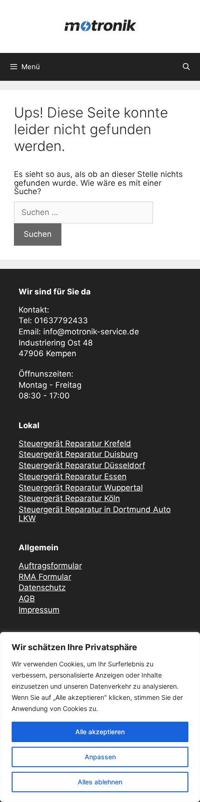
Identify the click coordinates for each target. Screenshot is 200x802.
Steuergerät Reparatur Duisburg (78, 454)
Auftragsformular (50, 565)
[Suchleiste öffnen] (186, 67)
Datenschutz (42, 587)
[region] (100, 717)
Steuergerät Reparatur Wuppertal (81, 487)
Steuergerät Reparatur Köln (69, 498)
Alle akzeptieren (100, 732)
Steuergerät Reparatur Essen (73, 476)
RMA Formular (45, 576)
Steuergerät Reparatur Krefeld (75, 443)
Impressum (39, 609)
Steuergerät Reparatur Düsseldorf (82, 465)
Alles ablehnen (100, 782)
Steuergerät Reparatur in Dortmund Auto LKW (95, 514)
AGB (27, 598)
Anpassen (100, 757)
